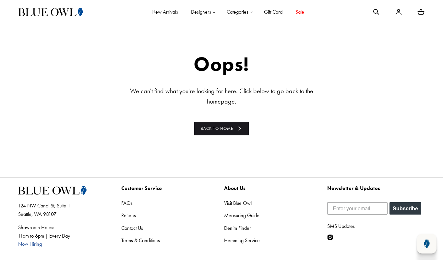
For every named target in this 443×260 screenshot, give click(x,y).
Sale (299, 11)
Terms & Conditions (140, 240)
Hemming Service (242, 240)
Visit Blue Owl (238, 203)
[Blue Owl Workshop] (50, 12)
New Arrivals (164, 11)
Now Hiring (30, 244)
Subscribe (405, 208)
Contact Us (132, 228)
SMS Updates (341, 226)
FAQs (127, 203)
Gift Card (273, 11)
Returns (128, 215)
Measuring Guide (241, 215)
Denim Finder (237, 228)
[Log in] (398, 12)
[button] (376, 12)
